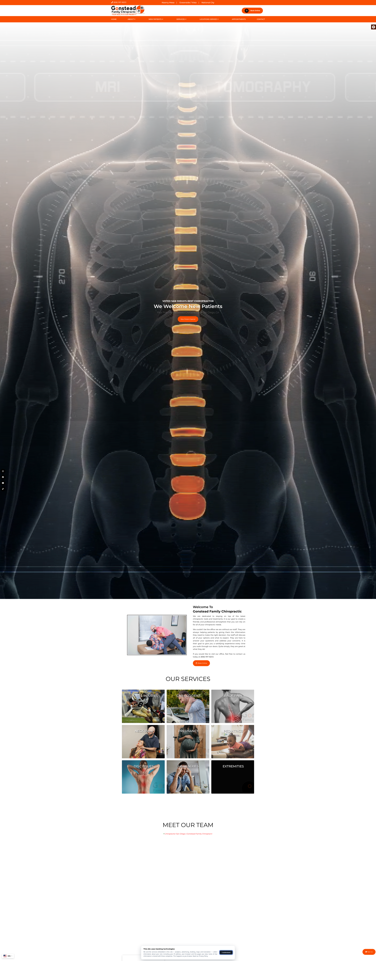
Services (180, 19)
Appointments (239, 19)
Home (114, 19)
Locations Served (208, 19)
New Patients (155, 19)
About (131, 19)
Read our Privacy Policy (200, 956)
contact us (240, 654)
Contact (261, 19)
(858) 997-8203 (119, 2)
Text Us (370, 952)
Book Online (255, 10)
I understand (226, 952)
